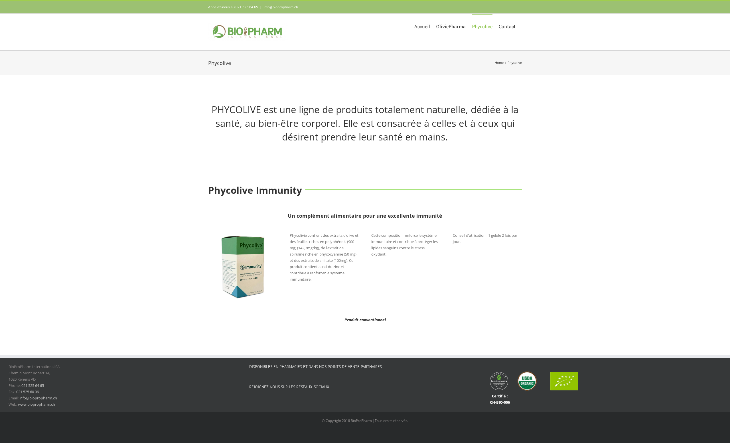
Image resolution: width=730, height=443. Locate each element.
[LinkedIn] (258, 401)
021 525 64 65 (32, 385)
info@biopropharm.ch (280, 7)
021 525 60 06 (27, 391)
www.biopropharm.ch (36, 404)
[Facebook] (251, 401)
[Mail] (265, 401)
